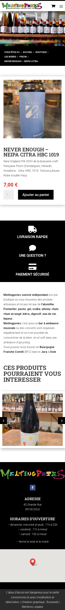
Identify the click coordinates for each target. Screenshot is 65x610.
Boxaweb (52, 602)
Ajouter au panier (35, 195)
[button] (3, 420)
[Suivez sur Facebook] (32, 487)
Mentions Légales (32, 606)
